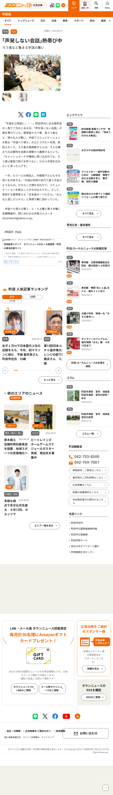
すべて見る (88, 213)
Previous (10, 69)
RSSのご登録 (93, 697)
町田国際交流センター (83, 552)
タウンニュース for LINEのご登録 (23, 688)
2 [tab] (20, 370)
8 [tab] (42, 370)
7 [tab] (38, 370)
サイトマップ (47, 737)
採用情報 (60, 731)
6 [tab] (35, 370)
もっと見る (49, 379)
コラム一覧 (88, 433)
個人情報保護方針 (12, 737)
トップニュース (26, 20)
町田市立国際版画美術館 (84, 528)
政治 (92, 20)
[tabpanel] (32, 72)
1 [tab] (16, 370)
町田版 (6, 14)
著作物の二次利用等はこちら (88, 477)
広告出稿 (37, 5)
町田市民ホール (79, 540)
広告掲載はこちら (82, 485)
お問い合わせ (89, 733)
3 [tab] (23, 370)
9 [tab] (46, 370)
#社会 (18, 231)
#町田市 (9, 231)
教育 (65, 20)
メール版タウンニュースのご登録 (51, 688)
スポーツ (78, 20)
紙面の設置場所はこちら (86, 492)
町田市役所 (77, 523)
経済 (103, 20)
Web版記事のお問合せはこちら (88, 501)
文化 (42, 20)
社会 (54, 20)
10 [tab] (50, 370)
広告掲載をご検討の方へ (38, 731)
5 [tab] (31, 370)
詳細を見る (93, 668)
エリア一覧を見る (43, 525)
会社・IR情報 (13, 731)
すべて (7, 20)
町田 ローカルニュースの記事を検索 (88, 364)
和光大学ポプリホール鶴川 (85, 546)
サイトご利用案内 (31, 737)
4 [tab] (27, 370)
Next (54, 69)
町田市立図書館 (79, 534)
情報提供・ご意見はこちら (87, 470)
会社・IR (85, 8)
